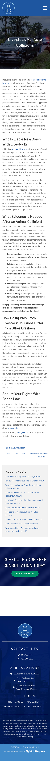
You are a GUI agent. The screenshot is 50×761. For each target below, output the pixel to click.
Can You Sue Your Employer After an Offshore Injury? (24, 480)
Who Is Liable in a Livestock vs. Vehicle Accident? (22, 507)
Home (9, 702)
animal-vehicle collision (20, 149)
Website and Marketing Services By (15, 751)
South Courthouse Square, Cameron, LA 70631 (26, 680)
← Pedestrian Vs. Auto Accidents (14, 447)
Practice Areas (33, 702)
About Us (19, 702)
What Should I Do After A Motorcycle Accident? (22, 523)
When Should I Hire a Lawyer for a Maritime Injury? (23, 519)
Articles (26, 706)
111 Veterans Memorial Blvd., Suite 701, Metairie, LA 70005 (26, 687)
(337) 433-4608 (23, 432)
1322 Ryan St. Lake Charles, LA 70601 (27, 673)
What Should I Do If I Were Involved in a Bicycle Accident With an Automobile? (22, 529)
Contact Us (37, 706)
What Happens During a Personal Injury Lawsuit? (23, 476)
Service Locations (11, 706)
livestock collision (14, 428)
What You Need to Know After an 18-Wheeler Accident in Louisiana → (27, 455)
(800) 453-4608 (27, 659)
